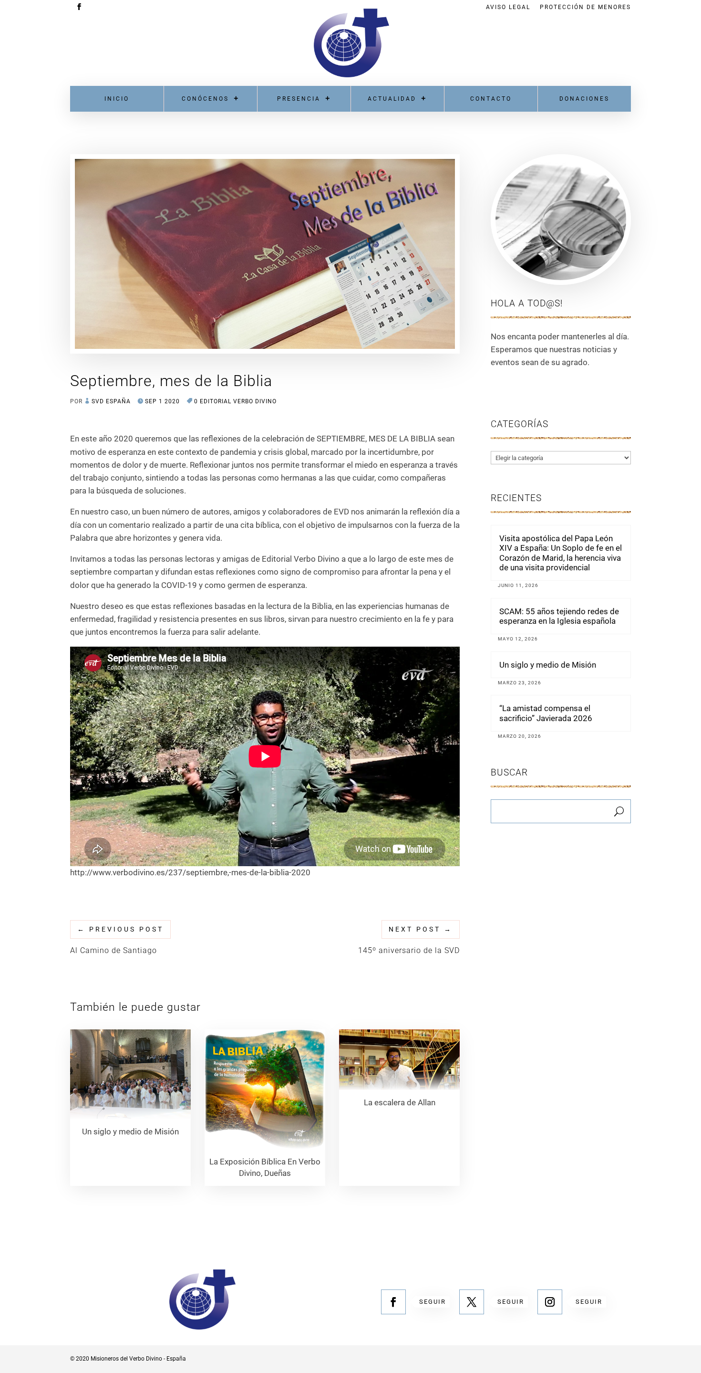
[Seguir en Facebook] (393, 1301)
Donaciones (584, 98)
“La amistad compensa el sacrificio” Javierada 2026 (545, 713)
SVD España (111, 401)
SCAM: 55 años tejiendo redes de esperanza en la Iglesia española (559, 616)
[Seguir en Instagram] (549, 1301)
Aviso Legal (508, 7)
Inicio (116, 98)
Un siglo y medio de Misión (547, 665)
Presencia (298, 98)
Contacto (491, 98)
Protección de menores (585, 7)
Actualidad (392, 98)
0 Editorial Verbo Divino (235, 401)
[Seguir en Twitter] (471, 1301)
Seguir (432, 1301)
